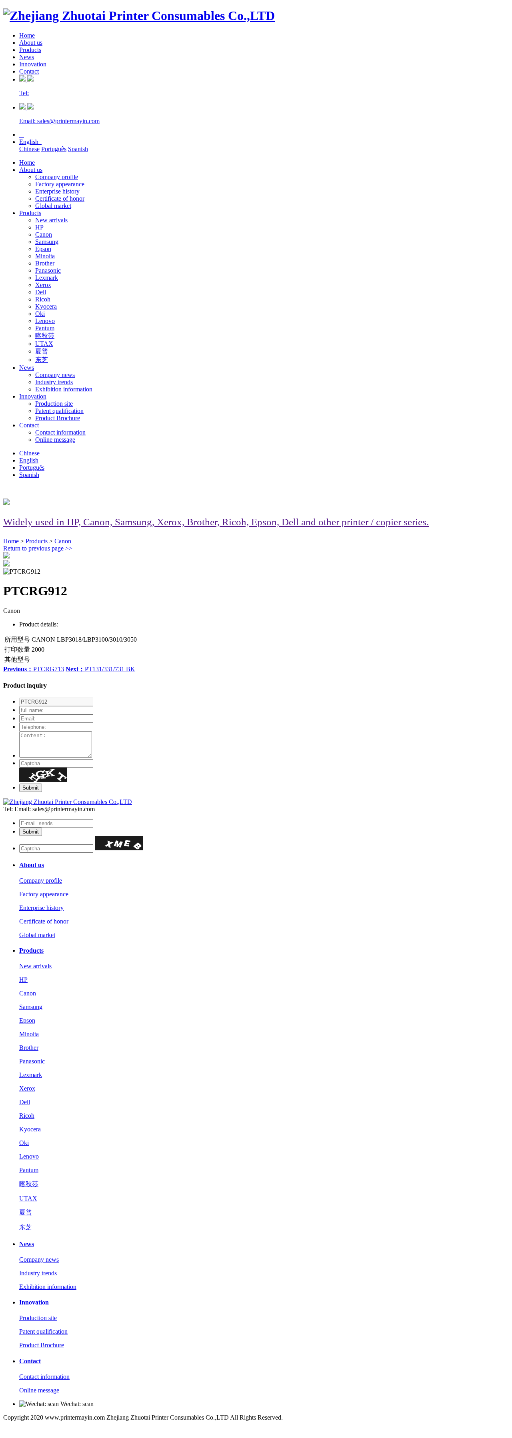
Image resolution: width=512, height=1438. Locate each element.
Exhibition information (63, 389)
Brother (44, 263)
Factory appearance (59, 184)
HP (39, 227)
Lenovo (45, 320)
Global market (53, 205)
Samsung (46, 241)
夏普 (41, 351)
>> (37, 548)
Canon (43, 234)
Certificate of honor (59, 198)
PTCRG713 (33, 669)
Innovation (32, 64)
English (30, 141)
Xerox (43, 284)
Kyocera (46, 306)
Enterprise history (57, 191)
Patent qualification (59, 410)
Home (27, 35)
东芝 (41, 359)
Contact (29, 71)
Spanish (78, 149)
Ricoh (42, 299)
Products (30, 49)
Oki (40, 313)
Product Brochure (57, 418)
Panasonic (48, 270)
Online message (55, 439)
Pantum (44, 328)
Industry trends (54, 382)
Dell (40, 292)
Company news (55, 374)
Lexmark (46, 277)
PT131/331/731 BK (100, 669)
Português (53, 149)
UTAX (44, 343)
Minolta (45, 256)
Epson (43, 248)
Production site (54, 403)
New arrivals (51, 220)
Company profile (56, 177)
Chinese (29, 149)
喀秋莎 (44, 335)
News (26, 57)
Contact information (60, 432)
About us (30, 42)
